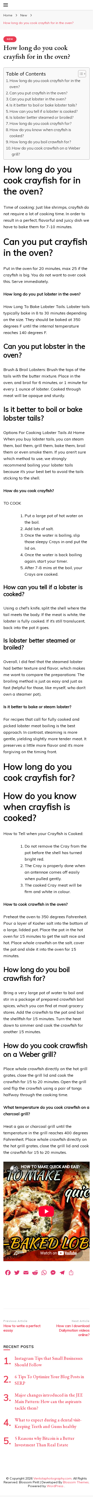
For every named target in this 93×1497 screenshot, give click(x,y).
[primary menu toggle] (5, 5)
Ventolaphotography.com (52, 1478)
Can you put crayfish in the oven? (38, 93)
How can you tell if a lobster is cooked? (43, 111)
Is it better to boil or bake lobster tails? (43, 105)
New (10, 39)
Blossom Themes (76, 1482)
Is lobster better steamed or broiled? (41, 117)
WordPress (55, 1486)
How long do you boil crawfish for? (40, 141)
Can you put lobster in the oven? (37, 99)
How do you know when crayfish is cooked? (40, 132)
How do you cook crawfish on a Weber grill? (46, 151)
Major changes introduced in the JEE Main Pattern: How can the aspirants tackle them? (49, 1401)
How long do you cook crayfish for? (40, 123)
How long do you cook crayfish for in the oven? (44, 83)
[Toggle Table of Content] (80, 74)
